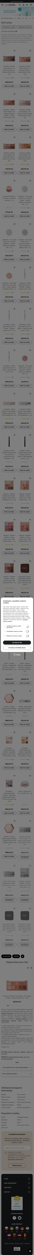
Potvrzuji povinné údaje (17, 647)
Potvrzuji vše (17, 642)
